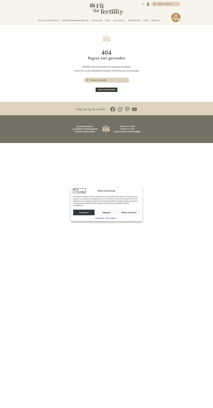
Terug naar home (106, 90)
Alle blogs (118, 20)
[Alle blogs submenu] (124, 20)
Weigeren (106, 212)
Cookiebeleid (99, 218)
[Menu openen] (148, 4)
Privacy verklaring (111, 218)
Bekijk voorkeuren (129, 212)
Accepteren (84, 212)
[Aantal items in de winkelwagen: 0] (142, 4)
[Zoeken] (154, 3)
